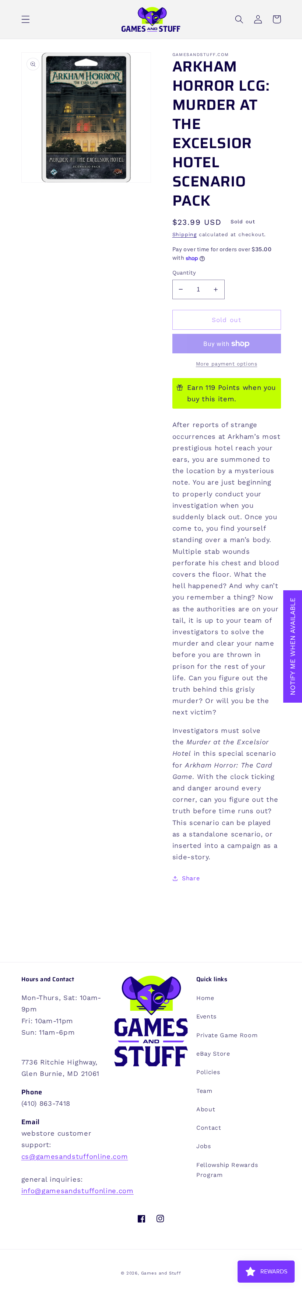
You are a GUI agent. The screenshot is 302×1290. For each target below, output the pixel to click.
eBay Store (213, 1053)
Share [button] (191, 878)
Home (205, 997)
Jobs (203, 1146)
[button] (25, 19)
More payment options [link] (226, 364)
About (205, 1109)
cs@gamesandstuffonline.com (74, 1156)
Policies (208, 1072)
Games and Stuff (161, 1273)
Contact (208, 1127)
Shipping (184, 234)
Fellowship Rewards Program (227, 1169)
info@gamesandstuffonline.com (77, 1191)
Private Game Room (227, 1035)
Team (204, 1090)
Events (206, 1016)
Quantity (184, 272)
